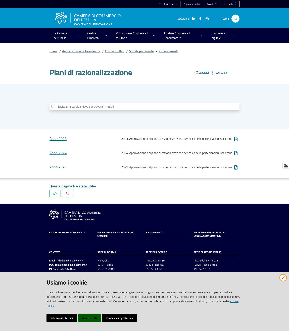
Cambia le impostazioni (119, 318)
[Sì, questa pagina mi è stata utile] (55, 193)
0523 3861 (156, 269)
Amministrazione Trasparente (81, 51)
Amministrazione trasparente (67, 232)
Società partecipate (141, 51)
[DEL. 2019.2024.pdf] (235, 153)
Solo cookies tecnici (62, 318)
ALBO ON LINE (153, 232)
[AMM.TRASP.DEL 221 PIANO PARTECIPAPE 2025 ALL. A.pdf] (235, 167)
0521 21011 (109, 269)
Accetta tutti (89, 318)
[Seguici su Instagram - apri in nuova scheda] (205, 18)
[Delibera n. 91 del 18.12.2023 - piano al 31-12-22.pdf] (235, 138)
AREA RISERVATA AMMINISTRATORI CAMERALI (115, 234)
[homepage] (88, 18)
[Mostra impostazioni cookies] (285, 166)
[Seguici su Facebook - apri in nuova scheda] (199, 18)
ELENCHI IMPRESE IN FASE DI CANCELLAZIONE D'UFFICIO (209, 234)
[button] (235, 19)
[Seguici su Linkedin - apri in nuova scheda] (192, 18)
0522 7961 (204, 269)
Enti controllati (114, 51)
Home (53, 51)
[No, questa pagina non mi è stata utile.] (67, 193)
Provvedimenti (168, 51)
